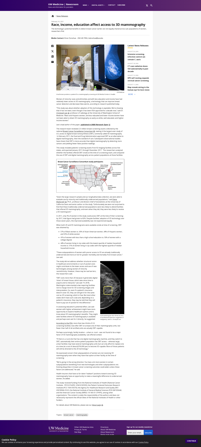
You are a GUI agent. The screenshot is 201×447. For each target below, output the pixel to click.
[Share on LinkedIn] (52, 56)
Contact (111, 5)
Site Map (77, 432)
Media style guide (107, 434)
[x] (147, 5)
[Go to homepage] (52, 16)
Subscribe (121, 5)
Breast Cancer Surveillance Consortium (78, 131)
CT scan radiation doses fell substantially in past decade (138, 69)
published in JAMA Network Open (94, 124)
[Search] (151, 5)
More (132, 94)
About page (96, 405)
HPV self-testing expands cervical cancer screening (138, 79)
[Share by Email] (52, 62)
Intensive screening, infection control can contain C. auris (136, 57)
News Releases (62, 16)
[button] (86, 5)
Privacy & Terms (80, 429)
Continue (191, 441)
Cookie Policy (143, 442)
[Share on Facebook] (52, 46)
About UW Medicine (108, 429)
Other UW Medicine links (83, 427)
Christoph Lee (61, 113)
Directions (104, 427)
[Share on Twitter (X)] (52, 51)
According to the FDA (64, 323)
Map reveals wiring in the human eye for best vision (138, 88)
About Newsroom (107, 432)
